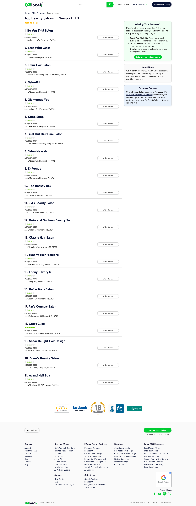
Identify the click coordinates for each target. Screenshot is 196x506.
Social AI (58, 459)
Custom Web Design (93, 453)
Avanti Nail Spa (39, 375)
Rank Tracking (60, 464)
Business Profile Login (123, 451)
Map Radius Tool (151, 451)
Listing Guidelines (122, 459)
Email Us (33, 430)
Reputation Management (95, 459)
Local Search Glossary (153, 464)
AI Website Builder (62, 470)
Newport (41, 13)
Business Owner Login (64, 484)
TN (33, 13)
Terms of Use (50, 503)
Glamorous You (38, 99)
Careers (27, 453)
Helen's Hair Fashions (44, 255)
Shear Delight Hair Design (47, 341)
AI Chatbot (88, 470)
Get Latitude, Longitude (154, 461)
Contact (27, 461)
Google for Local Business (95, 484)
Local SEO (88, 451)
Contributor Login (122, 448)
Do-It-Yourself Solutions (64, 448)
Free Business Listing (157, 430)
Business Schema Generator (156, 453)
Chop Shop (36, 117)
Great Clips (37, 324)
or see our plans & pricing (158, 434)
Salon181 (34, 82)
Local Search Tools (152, 448)
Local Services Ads (92, 464)
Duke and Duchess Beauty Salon (51, 220)
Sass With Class (39, 48)
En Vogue (34, 168)
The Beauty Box (40, 186)
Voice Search (89, 487)
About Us (28, 448)
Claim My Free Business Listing (148, 57)
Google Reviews (91, 479)
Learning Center (151, 467)
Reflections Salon (41, 289)
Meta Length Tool (151, 456)
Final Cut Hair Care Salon (44, 134)
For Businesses (139, 4)
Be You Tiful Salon (40, 30)
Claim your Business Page (125, 453)
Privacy (41, 503)
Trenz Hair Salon (39, 65)
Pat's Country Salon (42, 306)
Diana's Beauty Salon (44, 358)
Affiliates (28, 456)
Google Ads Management (95, 461)
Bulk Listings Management (125, 456)
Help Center (59, 479)
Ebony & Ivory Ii (40, 272)
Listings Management (63, 451)
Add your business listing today (139, 94)
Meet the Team (30, 451)
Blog (26, 464)
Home (27, 13)
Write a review (123, 4)
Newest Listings (121, 461)
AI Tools (57, 453)
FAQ (56, 482)
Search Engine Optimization (96, 467)
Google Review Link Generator (157, 459)
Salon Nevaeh (37, 151)
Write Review (108, 37)
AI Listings (58, 456)
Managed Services (92, 448)
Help (26, 459)
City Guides (119, 464)
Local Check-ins (61, 467)
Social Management (92, 456)
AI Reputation (60, 461)
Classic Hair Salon (41, 237)
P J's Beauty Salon (41, 203)
